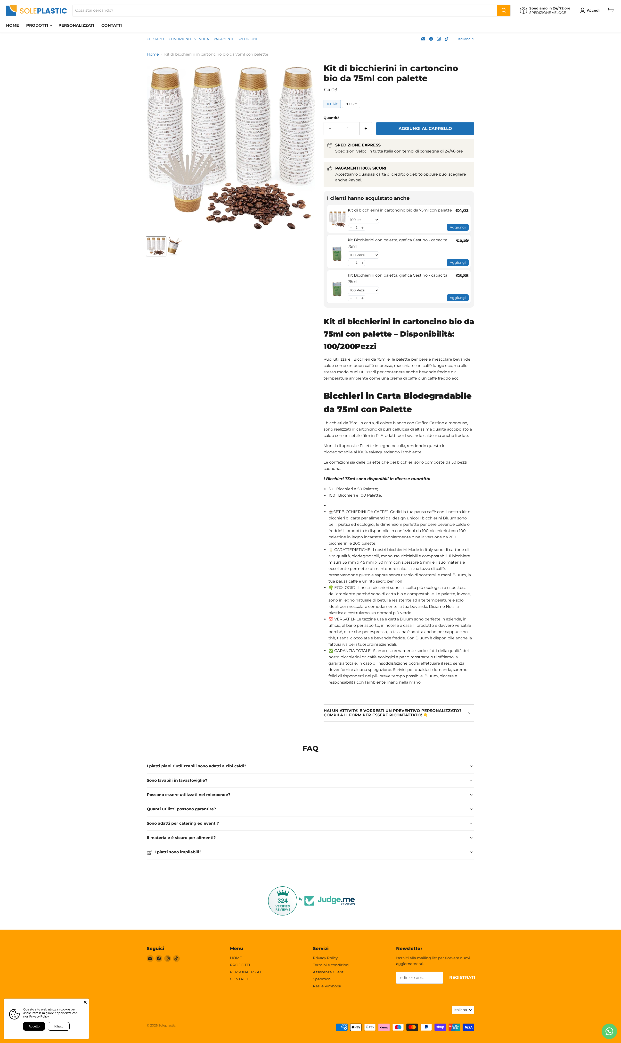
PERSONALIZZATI (76, 25)
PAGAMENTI (223, 39)
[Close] (85, 1002)
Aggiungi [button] (458, 227)
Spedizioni (322, 979)
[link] (337, 219)
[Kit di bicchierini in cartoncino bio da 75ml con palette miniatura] (156, 246)
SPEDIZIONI (247, 39)
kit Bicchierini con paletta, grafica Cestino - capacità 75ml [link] (397, 243)
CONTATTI (111, 25)
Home (153, 54)
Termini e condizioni (331, 965)
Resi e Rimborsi (327, 986)
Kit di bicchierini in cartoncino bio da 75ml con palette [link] (400, 210)
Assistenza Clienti (328, 972)
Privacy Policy (325, 958)
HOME (12, 25)
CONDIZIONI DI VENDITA (189, 39)
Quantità (332, 118)
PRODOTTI (37, 25)
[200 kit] (351, 109)
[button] (351, 227)
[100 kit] (333, 109)
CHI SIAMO (155, 39)
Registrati (462, 977)
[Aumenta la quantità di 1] (366, 128)
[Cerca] (503, 10)
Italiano (464, 39)
